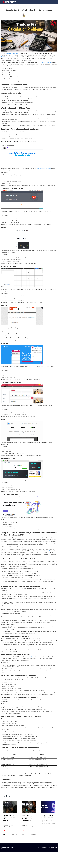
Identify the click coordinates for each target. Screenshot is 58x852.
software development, (12, 53)
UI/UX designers (5, 56)
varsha (43, 830)
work (39, 847)
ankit (28, 15)
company (44, 847)
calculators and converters (44, 168)
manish (24, 834)
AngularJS (29, 657)
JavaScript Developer (45, 62)
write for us (54, 847)
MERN (49, 550)
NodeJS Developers (10, 340)
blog (49, 847)
